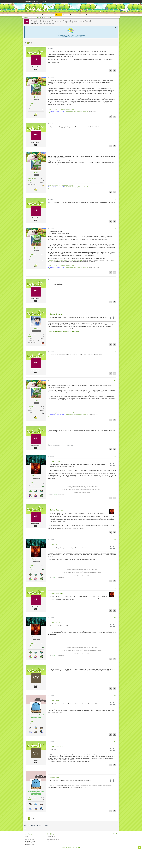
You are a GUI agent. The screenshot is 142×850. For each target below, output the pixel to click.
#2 (115, 77)
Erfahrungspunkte (31, 103)
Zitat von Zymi (55, 700)
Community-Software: (71, 847)
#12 (115, 456)
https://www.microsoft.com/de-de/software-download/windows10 (64, 260)
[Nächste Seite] (32, 43)
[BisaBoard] (71, 8)
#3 (115, 123)
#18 (115, 695)
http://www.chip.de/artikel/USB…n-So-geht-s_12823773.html (64, 331)
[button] (115, 27)
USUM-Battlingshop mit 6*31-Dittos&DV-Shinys (60, 109)
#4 (115, 153)
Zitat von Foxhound (56, 510)
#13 (115, 505)
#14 (115, 539)
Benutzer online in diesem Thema (36, 826)
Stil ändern (115, 833)
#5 (115, 199)
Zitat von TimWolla (56, 746)
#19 (115, 741)
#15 (115, 588)
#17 (115, 666)
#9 (115, 351)
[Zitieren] (114, 70)
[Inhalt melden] (110, 70)
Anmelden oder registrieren (31, 1)
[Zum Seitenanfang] (139, 847)
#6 (115, 228)
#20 (115, 772)
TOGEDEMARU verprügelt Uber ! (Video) (76, 111)
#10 (115, 380)
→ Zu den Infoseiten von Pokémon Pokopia (71, 36)
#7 (115, 279)
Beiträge (29, 105)
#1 (115, 48)
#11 (115, 427)
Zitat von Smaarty (56, 314)
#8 (115, 309)
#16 (115, 617)
